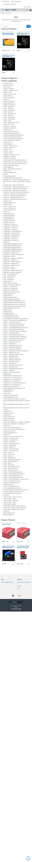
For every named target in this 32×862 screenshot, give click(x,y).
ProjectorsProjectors (8, 416)
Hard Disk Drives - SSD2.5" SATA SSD (23, 32)
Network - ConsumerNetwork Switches (12, 329)
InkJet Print (7, 204)
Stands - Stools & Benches (9, 468)
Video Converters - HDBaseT (10, 500)
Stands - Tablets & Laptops (10, 470)
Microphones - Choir (8, 256)
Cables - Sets (6, 120)
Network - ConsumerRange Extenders (12, 334)
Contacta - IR (6, 149)
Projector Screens (8, 413)
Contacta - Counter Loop (9, 145)
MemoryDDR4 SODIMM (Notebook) (11, 243)
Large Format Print (8, 220)
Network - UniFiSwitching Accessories (12, 368)
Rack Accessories (7, 418)
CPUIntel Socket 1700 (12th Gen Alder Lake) (14, 160)
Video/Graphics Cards (9, 504)
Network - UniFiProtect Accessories (11, 365)
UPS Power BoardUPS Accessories (11, 493)
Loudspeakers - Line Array (9, 229)
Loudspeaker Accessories (9, 226)
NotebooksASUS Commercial (10, 386)
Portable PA (6, 393)
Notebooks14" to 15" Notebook (11, 377)
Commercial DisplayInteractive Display (12, 135)
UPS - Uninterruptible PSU (10, 486)
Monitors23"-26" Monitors (9, 288)
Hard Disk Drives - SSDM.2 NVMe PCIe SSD (13, 188)
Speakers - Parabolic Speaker (10, 443)
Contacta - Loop (7, 151)
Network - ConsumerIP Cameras (11, 322)
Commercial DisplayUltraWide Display (12, 138)
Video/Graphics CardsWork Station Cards (13, 509)
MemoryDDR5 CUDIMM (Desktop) (11, 247)
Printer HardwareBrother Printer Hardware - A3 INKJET (16, 400)
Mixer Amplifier (7, 281)
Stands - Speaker (7, 464)
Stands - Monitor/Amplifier (9, 461)
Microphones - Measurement (10, 263)
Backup (5, 99)
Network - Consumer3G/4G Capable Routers (14, 320)
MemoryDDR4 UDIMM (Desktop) (11, 245)
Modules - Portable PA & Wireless (11, 284)
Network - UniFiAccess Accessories (11, 345)
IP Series (5, 211)
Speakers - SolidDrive (8, 447)
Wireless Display (8, 514)
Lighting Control (8, 222)
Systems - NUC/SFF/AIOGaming (11, 481)
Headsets (6, 201)
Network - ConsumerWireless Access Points (13, 338)
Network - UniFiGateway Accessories (12, 354)
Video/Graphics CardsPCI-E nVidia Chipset (13, 507)
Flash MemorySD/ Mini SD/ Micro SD (12, 177)
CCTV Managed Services (7, 582)
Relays (10, 523)
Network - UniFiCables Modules (11, 347)
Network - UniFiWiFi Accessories (11, 372)
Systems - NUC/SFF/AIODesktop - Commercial (14, 479)
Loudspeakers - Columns (9, 227)
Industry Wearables (8, 202)
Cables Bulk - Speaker (8, 128)
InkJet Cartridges (26, 545)
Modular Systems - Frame (9, 283)
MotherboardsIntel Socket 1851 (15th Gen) (13, 306)
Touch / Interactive (9, 31)
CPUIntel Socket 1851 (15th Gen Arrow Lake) (14, 163)
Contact (19, 586)
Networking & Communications (11, 375)
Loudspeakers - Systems (9, 238)
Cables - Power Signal (8, 117)
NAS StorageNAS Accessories (10, 317)
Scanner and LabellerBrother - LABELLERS (13, 423)
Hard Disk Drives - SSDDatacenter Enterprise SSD (15, 186)
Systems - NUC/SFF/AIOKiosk (10, 482)
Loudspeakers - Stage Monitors (11, 235)
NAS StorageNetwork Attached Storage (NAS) (14, 318)
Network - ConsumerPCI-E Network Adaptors (14, 331)
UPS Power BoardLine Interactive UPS (12, 491)
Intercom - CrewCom (8, 206)
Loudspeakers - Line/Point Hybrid (11, 231)
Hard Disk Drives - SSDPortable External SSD (14, 190)
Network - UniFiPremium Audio (10, 361)
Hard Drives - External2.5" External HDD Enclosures (15, 192)
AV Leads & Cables (8, 97)
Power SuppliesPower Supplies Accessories (13, 398)
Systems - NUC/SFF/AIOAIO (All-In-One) (13, 473)
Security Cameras (8, 431)
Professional (7, 411)
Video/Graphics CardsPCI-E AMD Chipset (13, 505)
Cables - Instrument (8, 110)
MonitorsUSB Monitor (8, 293)
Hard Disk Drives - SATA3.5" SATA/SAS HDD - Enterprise (16, 181)
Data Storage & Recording (10, 165)
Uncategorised (6, 484)
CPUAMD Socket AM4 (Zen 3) (10, 154)
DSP (4, 174)
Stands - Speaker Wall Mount (10, 466)
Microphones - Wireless (9, 268)
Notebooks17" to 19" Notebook (10, 381)
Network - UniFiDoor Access (10, 352)
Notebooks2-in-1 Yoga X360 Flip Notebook (13, 382)
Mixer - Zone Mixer (7, 279)
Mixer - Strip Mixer (7, 277)
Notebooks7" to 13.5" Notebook (11, 384)
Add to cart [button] (13, 50)
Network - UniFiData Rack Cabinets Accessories (14, 350)
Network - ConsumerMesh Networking (12, 325)
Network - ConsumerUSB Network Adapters (14, 336)
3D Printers (6, 83)
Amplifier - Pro (6, 92)
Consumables (7, 144)
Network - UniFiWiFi (8, 370)
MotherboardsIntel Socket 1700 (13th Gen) (13, 302)
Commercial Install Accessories (10, 140)
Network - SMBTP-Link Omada (10, 341)
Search (24, 10)
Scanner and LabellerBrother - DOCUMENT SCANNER (16, 422)
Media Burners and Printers (10, 240)
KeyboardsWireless (8, 218)
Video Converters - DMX (9, 498)
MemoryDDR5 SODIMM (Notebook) (11, 249)
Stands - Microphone (8, 457)
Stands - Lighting (7, 456)
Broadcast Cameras (9, 104)
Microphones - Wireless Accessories (12, 270)
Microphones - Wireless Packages (11, 272)
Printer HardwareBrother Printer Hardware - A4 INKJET (16, 404)
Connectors (6, 142)
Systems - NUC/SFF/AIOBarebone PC (12, 477)
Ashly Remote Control (8, 94)
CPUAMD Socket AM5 (8, 156)
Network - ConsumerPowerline (10, 333)
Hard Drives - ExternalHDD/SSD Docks (12, 197)
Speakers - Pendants (8, 445)
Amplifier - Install (7, 88)
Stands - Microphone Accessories (11, 459)
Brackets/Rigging (7, 103)
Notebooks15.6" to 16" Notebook (11, 379)
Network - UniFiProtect (8, 363)
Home (2, 13)
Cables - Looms (7, 112)
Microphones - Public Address (10, 265)
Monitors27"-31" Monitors (9, 290)
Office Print (7, 391)
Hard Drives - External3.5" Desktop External (13, 195)
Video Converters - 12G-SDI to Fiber (12, 497)
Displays (3, 31)
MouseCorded (6, 309)
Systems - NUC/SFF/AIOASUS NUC (11, 475)
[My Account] (27, 10)
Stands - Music (7, 463)
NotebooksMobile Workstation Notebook (13, 388)
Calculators (6, 129)
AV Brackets (7, 95)
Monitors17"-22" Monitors (9, 286)
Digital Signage (7, 167)
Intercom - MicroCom (8, 208)
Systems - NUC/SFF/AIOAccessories (12, 472)
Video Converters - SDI (8, 502)
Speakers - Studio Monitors (9, 448)
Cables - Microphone (8, 113)
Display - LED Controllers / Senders (11, 169)
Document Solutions (9, 172)
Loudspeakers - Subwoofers (10, 236)
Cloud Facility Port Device (9, 131)
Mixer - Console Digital (8, 275)
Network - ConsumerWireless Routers (12, 340)
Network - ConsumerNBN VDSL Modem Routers (14, 327)
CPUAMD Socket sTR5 (8, 158)
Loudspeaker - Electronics (9, 224)
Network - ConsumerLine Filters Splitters (13, 324)
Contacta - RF (6, 152)
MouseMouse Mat (7, 313)
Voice (5, 511)
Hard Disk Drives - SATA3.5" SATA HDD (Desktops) (15, 179)
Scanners (6, 425)
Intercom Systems (8, 210)
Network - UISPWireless (9, 343)
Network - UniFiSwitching (9, 366)
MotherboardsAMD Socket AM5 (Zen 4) (12, 300)
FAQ (18, 588)
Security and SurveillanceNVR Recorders (13, 429)
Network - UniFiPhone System (10, 358)
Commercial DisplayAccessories (11, 133)
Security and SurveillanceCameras (11, 427)
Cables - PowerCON (8, 119)
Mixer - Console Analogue (9, 274)
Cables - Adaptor (7, 106)
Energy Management (9, 176)
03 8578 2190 (6, 1)
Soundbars (6, 434)
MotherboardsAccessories (9, 297)
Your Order (28, 7)
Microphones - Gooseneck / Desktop (12, 258)
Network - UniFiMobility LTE (10, 356)
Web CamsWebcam (8, 513)
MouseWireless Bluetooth (9, 315)
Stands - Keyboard (8, 454)
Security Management (9, 432)
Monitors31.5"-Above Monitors (10, 292)
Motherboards (7, 295)
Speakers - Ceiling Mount (9, 438)
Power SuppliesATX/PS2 (9, 397)
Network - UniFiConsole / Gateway (11, 349)
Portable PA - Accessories (9, 395)
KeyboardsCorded (7, 213)
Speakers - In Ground (8, 441)
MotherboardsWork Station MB (10, 308)
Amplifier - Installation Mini (9, 90)
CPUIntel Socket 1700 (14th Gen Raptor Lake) (14, 161)
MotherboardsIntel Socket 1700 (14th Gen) (13, 304)
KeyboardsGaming (7, 217)
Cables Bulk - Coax (8, 124)
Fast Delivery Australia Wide (9, 4)
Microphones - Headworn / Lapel (11, 261)
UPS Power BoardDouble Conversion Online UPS (15, 489)
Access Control (7, 85)
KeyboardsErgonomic (8, 215)
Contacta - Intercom (8, 147)
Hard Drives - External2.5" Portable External (13, 194)
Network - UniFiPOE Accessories (11, 359)
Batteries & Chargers (8, 101)
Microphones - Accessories (9, 252)
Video (5, 495)
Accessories (6, 87)
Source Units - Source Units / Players (12, 436)
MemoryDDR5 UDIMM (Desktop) (11, 251)
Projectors (6, 415)
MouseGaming (6, 311)
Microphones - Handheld (9, 260)
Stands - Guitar (7, 452)
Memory (6, 242)
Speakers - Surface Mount (9, 450)
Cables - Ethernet (7, 108)
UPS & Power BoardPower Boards (11, 488)
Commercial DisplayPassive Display (11, 136)
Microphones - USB (8, 267)
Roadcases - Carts (7, 420)
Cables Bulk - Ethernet (8, 126)
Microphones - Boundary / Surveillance (12, 254)
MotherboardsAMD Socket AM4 (11, 299)
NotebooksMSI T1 (7, 390)
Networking (6, 374)
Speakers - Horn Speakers (9, 440)
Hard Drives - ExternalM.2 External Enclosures (14, 199)
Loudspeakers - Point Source (10, 233)
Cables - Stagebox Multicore (10, 122)
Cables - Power (7, 115)
